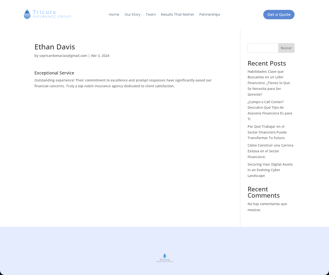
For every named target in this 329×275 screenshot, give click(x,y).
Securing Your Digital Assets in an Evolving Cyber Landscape (270, 170)
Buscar (286, 48)
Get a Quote (278, 14)
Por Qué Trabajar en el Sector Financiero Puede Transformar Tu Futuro (267, 132)
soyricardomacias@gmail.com (63, 55)
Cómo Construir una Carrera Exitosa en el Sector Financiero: (270, 151)
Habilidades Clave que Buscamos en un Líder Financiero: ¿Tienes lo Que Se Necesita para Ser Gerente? (269, 83)
